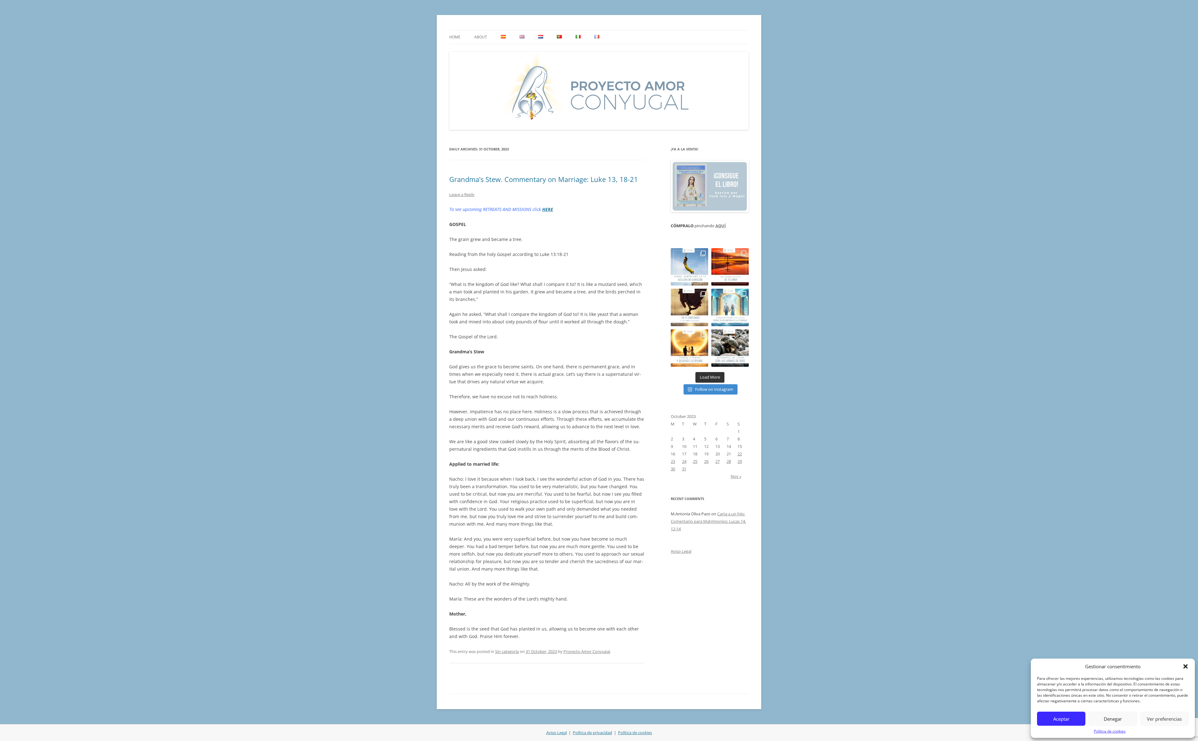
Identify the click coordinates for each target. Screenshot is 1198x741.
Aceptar (1061, 719)
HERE (547, 209)
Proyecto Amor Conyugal (586, 651)
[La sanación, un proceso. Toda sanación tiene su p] (689, 267)
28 (729, 461)
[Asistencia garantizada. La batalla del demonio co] (730, 348)
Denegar (1113, 719)
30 (673, 469)
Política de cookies (1110, 731)
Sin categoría (507, 651)
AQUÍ (720, 225)
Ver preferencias (1164, 719)
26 (706, 461)
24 (684, 461)
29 (740, 461)
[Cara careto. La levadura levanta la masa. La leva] (730, 267)
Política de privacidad (592, 732)
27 (717, 461)
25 (695, 461)
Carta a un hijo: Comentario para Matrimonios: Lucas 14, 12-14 (708, 521)
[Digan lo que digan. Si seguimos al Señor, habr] (730, 307)
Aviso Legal (681, 551)
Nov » (736, 476)
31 (684, 469)
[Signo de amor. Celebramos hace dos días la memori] (689, 307)
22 (740, 454)
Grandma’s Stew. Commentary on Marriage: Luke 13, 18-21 (543, 179)
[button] (1185, 666)
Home (454, 37)
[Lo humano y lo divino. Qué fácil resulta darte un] (689, 348)
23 (673, 461)
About (480, 37)
